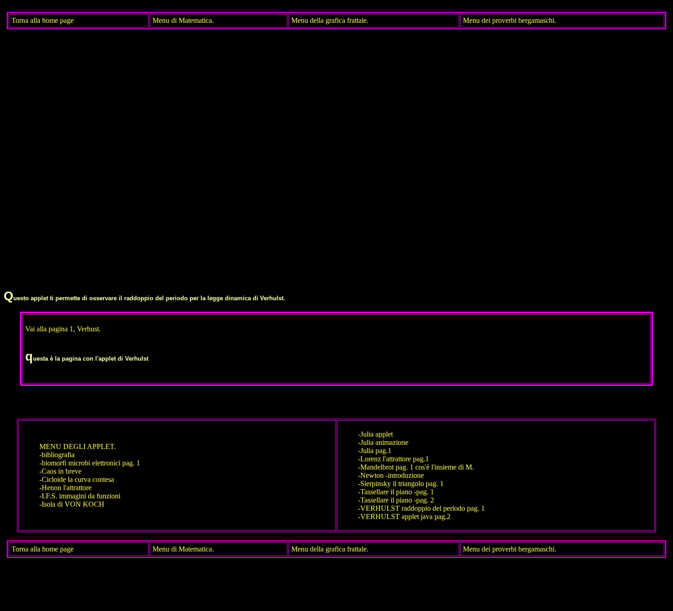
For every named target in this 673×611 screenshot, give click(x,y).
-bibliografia (57, 455)
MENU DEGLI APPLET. (77, 446)
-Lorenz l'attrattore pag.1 (393, 459)
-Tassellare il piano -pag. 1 (396, 492)
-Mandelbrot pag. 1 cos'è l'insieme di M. (416, 467)
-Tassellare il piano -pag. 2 (396, 500)
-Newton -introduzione (391, 475)
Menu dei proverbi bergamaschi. (509, 20)
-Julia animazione (383, 442)
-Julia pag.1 (374, 450)
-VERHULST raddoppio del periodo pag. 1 (421, 508)
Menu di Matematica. (183, 20)
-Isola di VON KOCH (71, 504)
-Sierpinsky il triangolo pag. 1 (401, 483)
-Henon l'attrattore (65, 488)
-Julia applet (375, 434)
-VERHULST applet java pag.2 (404, 516)
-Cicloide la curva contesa (76, 479)
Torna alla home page (42, 20)
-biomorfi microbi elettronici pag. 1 (89, 463)
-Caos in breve (60, 471)
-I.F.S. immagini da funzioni (79, 496)
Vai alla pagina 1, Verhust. (63, 329)
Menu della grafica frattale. (330, 20)
